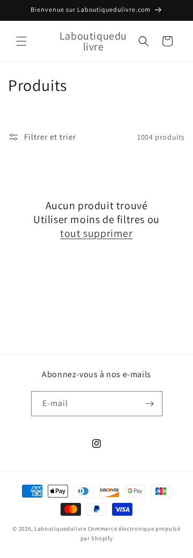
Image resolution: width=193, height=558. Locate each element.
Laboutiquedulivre (60, 528)
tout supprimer (96, 233)
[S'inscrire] (150, 403)
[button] (21, 41)
